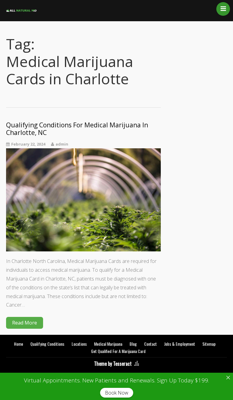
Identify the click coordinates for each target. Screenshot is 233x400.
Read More (24, 322)
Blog (133, 344)
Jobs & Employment (179, 344)
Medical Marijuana (108, 344)
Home (18, 344)
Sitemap (209, 344)
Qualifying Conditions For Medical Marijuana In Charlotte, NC (77, 128)
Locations (79, 344)
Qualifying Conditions (47, 344)
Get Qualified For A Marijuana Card (118, 351)
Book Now (116, 392)
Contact (150, 344)
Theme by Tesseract (113, 363)
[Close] (228, 377)
